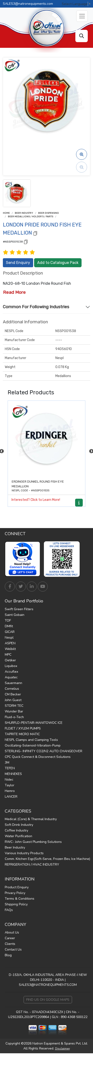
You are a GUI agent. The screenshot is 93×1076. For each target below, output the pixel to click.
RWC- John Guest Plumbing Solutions (33, 842)
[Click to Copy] (35, 233)
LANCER (11, 796)
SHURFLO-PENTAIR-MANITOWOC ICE (33, 722)
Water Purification (18, 836)
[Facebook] (10, 586)
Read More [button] (14, 292)
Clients (10, 944)
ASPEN (10, 643)
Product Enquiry (17, 887)
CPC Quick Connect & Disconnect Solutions (38, 757)
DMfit (9, 626)
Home (6, 213)
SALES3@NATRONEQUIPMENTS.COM (48, 985)
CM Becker (13, 694)
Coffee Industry (16, 830)
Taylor (9, 785)
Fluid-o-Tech (14, 717)
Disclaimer (62, 1048)
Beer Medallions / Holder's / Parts (30, 216)
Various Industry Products (24, 853)
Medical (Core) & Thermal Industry (31, 819)
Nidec (9, 779)
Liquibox (11, 666)
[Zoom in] (81, 154)
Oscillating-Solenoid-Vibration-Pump (33, 745)
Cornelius (12, 688)
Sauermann (13, 683)
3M (7, 762)
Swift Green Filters (19, 609)
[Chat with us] (24, 559)
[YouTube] (43, 586)
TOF (8, 620)
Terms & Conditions (19, 898)
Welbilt (10, 649)
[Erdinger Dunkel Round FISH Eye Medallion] (46, 439)
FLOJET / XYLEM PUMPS (23, 728)
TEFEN (10, 768)
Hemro (10, 791)
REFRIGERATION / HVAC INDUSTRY (32, 864)
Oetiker (10, 660)
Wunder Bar (14, 711)
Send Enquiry (18, 262)
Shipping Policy (16, 904)
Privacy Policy (15, 893)
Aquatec (11, 677)
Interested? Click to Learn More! (35, 500)
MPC (8, 654)
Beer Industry (24, 213)
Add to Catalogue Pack (57, 262)
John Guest (13, 700)
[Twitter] (21, 586)
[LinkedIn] (32, 586)
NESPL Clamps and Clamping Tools (31, 740)
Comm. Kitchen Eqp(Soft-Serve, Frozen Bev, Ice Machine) (47, 859)
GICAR (10, 632)
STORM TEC (14, 705)
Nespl (9, 637)
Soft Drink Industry (19, 825)
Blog (8, 955)
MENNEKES (13, 774)
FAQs (9, 910)
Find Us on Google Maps (47, 999)
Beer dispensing (48, 213)
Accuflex (11, 671)
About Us (12, 932)
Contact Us (13, 949)
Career (10, 938)
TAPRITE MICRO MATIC (22, 734)
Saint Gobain (14, 615)
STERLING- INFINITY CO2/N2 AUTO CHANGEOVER (43, 751)
